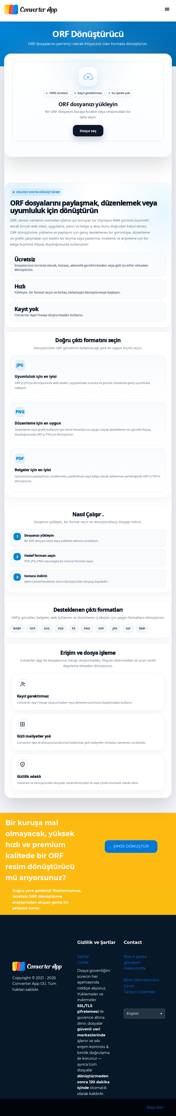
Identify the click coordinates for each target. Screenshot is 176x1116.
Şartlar (83, 956)
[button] (88, 101)
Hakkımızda (135, 968)
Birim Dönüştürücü (141, 980)
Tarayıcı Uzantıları (139, 992)
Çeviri (129, 986)
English (133, 1013)
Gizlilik (83, 962)
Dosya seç (88, 130)
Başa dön (155, 1107)
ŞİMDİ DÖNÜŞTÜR (131, 846)
